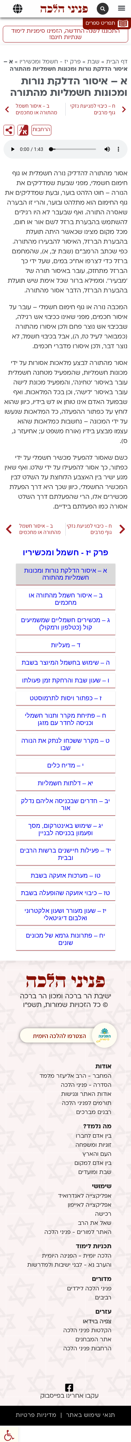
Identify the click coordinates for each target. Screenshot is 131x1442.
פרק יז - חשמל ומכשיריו (50, 62)
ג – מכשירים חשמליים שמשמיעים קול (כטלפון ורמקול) (65, 624)
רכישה (103, 1214)
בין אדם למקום (92, 1163)
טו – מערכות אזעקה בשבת (66, 875)
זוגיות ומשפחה (93, 1145)
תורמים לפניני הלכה (86, 1103)
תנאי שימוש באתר (90, 1415)
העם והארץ (96, 1154)
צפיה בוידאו (97, 1322)
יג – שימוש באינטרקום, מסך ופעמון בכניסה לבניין (65, 829)
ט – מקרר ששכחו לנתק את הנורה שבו (65, 744)
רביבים (103, 1298)
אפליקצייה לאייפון (89, 1205)
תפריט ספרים (100, 23)
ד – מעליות (65, 645)
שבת (93, 62)
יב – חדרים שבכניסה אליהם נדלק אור (65, 805)
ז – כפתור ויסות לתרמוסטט (66, 698)
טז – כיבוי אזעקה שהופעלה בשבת (65, 893)
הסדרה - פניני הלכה (86, 1085)
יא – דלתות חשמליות (65, 783)
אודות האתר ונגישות (86, 1094)
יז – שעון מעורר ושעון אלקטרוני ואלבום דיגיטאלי (65, 914)
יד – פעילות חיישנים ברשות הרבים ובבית (65, 854)
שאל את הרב (94, 1223)
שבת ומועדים (94, 1172)
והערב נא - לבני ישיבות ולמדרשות (69, 1265)
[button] (121, 8)
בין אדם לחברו (93, 1136)
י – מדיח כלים (65, 765)
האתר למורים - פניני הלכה (77, 1232)
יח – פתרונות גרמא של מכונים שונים (65, 939)
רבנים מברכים (93, 1112)
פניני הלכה (64, 8)
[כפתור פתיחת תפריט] (17, 9)
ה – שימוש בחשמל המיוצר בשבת (66, 662)
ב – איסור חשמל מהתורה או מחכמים (66, 599)
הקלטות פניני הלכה (87, 1331)
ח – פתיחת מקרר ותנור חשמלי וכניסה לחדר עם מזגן (65, 719)
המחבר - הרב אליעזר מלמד (75, 1076)
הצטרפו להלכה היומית (59, 1036)
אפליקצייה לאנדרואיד (84, 1196)
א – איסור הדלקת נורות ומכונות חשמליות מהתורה (65, 574)
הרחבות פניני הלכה (87, 1349)
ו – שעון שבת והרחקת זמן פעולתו (65, 680)
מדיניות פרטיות (36, 1415)
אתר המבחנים (93, 1340)
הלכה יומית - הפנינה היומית (76, 1256)
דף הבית (117, 62)
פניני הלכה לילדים (89, 1289)
